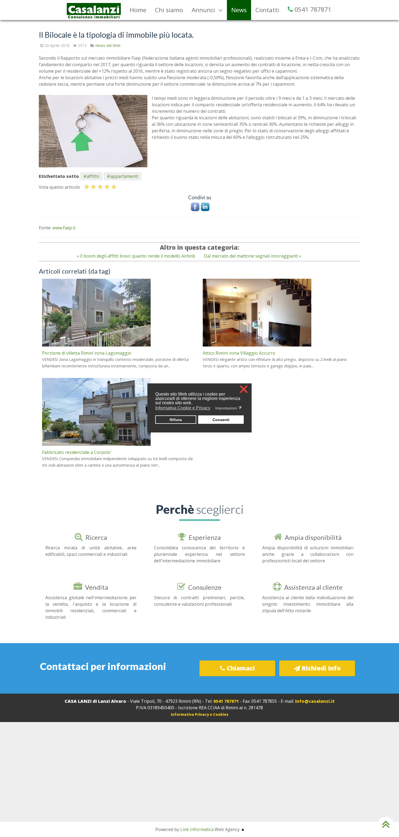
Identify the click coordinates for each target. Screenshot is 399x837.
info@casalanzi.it (315, 701)
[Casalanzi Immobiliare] (94, 9)
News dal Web (108, 45)
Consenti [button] (221, 420)
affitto (93, 176)
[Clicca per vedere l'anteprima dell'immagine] (93, 131)
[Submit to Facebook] (195, 206)
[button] (213, 408)
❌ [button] (243, 389)
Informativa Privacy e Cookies (200, 714)
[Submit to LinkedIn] (205, 206)
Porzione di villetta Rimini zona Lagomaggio (86, 353)
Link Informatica (197, 829)
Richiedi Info (320, 668)
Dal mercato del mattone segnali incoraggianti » (252, 256)
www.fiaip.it (63, 228)
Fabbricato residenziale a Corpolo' (77, 452)
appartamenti (124, 176)
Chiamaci (240, 668)
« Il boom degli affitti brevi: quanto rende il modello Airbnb (136, 256)
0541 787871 (226, 701)
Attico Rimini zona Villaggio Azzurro (239, 353)
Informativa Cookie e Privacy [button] (182, 408)
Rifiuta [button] (176, 420)
